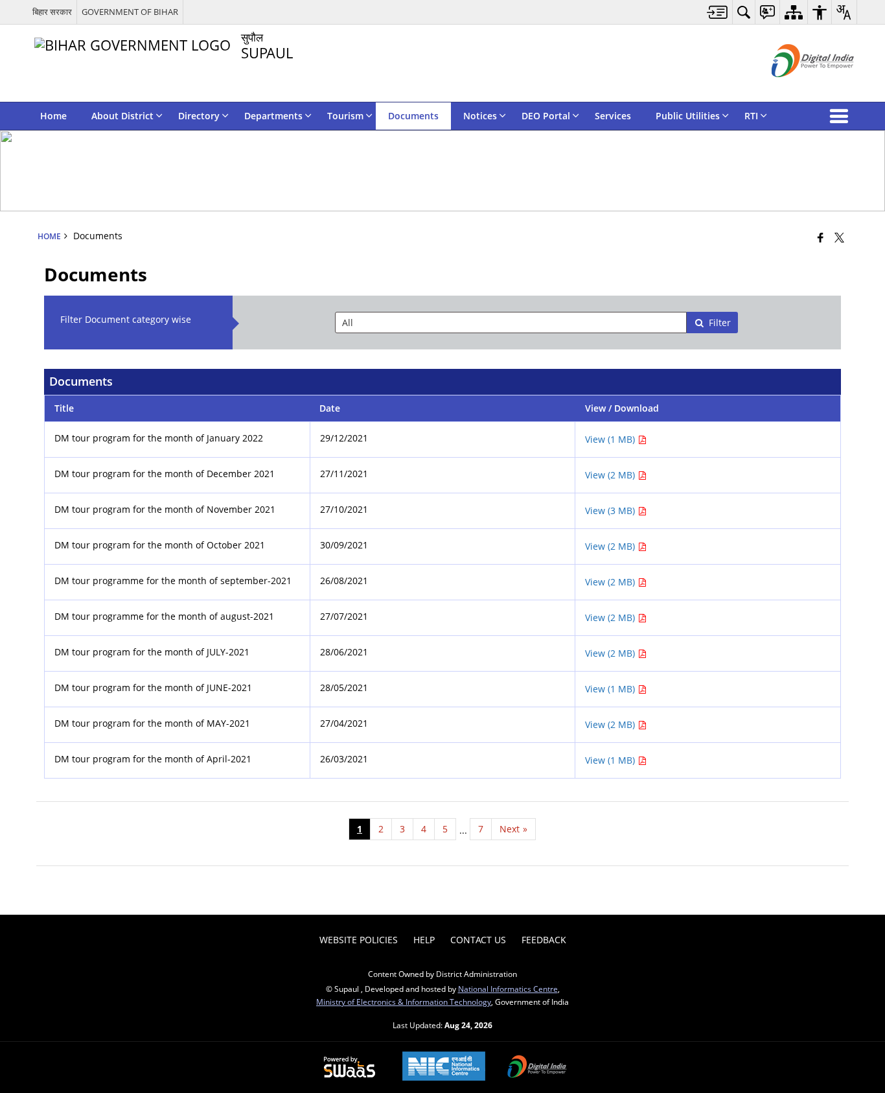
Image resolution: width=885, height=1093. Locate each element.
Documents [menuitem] (413, 116)
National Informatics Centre (508, 988)
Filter (720, 322)
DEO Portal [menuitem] (546, 116)
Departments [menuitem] (273, 116)
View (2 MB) (611, 475)
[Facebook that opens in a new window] (820, 237)
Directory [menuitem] (199, 116)
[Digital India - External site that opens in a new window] (796, 88)
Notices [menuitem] (480, 116)
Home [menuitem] (53, 116)
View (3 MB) (611, 510)
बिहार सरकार (52, 12)
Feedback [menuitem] (544, 940)
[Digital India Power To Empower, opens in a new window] (537, 1067)
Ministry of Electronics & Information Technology (403, 1001)
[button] (841, 116)
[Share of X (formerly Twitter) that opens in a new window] (839, 237)
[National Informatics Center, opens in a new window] (444, 1067)
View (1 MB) (611, 439)
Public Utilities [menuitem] (688, 116)
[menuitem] (717, 12)
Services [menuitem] (613, 116)
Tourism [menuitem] (345, 116)
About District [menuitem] (122, 116)
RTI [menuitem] (751, 116)
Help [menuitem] (424, 940)
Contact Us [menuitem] (478, 940)
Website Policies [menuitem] (358, 940)
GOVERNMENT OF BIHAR (130, 12)
